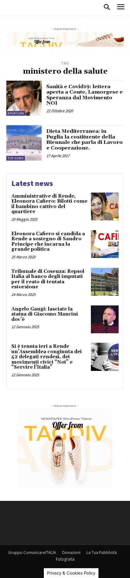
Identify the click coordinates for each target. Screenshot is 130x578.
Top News (16, 158)
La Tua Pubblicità (101, 552)
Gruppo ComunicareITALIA (32, 552)
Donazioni (71, 552)
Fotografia (65, 559)
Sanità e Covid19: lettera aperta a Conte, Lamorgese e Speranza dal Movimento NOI (84, 95)
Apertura (16, 113)
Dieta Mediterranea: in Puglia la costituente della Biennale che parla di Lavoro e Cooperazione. (84, 139)
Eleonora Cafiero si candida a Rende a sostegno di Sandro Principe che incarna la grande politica (48, 242)
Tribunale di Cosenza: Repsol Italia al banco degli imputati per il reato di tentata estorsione (47, 279)
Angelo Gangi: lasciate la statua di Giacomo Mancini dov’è (44, 314)
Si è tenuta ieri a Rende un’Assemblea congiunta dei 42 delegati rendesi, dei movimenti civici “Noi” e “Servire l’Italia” (46, 356)
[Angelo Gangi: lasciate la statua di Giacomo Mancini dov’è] (105, 319)
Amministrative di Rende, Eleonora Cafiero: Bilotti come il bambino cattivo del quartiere (49, 204)
